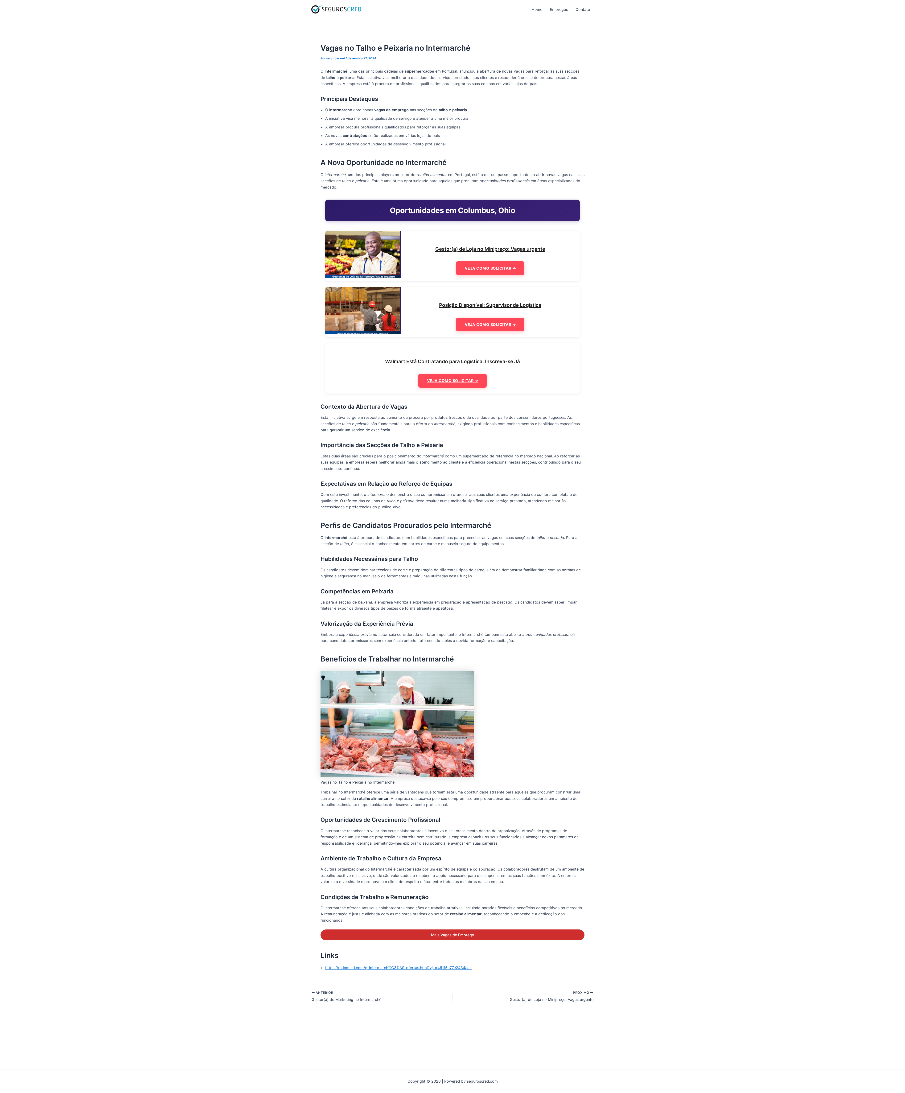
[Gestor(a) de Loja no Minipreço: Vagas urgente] (362, 253)
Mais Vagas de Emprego (452, 935)
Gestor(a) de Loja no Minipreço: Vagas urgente (490, 249)
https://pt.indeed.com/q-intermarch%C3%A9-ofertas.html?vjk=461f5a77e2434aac (398, 967)
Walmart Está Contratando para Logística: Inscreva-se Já (452, 361)
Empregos (559, 9)
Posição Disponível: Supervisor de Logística (490, 305)
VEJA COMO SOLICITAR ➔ (490, 268)
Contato (583, 9)
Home (537, 9)
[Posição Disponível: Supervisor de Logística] (362, 310)
